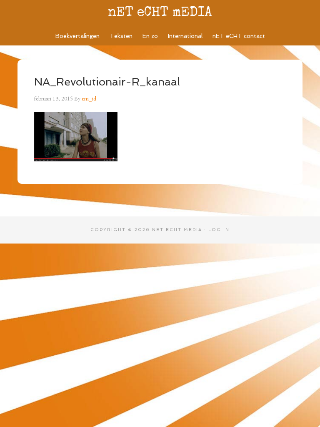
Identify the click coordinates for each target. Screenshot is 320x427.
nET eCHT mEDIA (160, 13)
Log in (219, 229)
